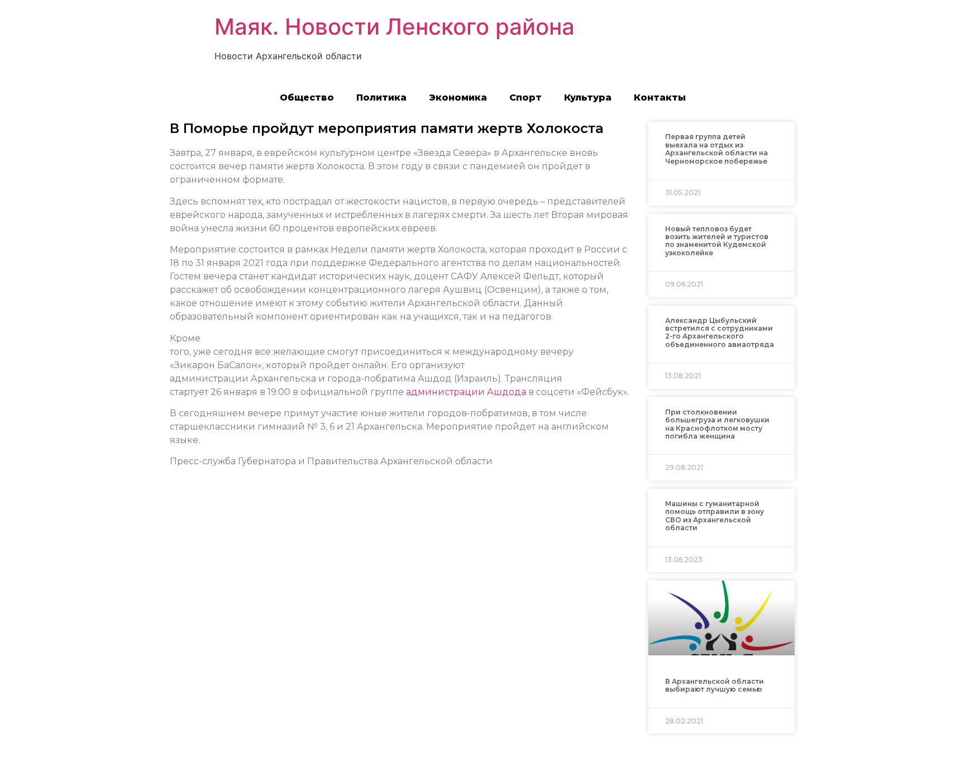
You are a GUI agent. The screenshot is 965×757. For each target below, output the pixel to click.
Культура (588, 97)
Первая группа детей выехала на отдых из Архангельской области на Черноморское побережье (716, 148)
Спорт (525, 97)
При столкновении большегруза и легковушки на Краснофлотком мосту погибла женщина (717, 424)
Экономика (458, 97)
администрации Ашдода (466, 392)
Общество (307, 97)
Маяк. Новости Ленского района (394, 26)
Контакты (660, 97)
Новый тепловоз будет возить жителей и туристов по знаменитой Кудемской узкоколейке (716, 241)
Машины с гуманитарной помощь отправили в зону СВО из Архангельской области (714, 515)
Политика (381, 97)
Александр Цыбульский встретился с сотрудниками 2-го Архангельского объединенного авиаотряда (719, 332)
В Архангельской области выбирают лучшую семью (714, 685)
